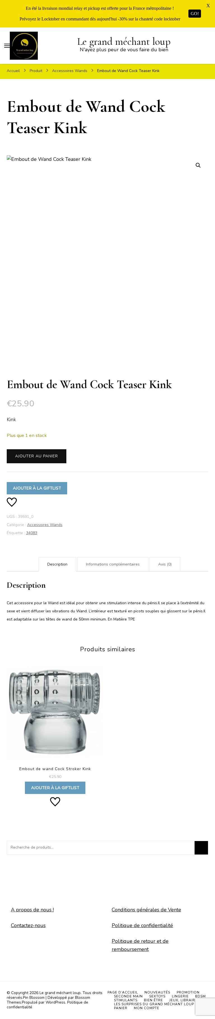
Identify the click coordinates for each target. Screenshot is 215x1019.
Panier (120, 1008)
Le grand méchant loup (123, 41)
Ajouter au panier (36, 456)
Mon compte (146, 1008)
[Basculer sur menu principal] (7, 46)
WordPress (55, 1002)
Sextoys (157, 996)
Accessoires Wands (44, 524)
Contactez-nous (28, 925)
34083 (31, 533)
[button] (198, 165)
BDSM (200, 996)
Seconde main (128, 996)
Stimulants (125, 1000)
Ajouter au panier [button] (55, 726)
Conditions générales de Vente (146, 909)
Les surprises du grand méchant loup (154, 1004)
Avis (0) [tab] (165, 564)
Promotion (188, 992)
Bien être (153, 1000)
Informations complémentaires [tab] (113, 564)
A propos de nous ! (32, 909)
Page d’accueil (123, 992)
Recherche (201, 847)
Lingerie (180, 996)
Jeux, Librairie (183, 1000)
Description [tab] (57, 564)
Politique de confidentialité (142, 925)
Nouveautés (157, 992)
